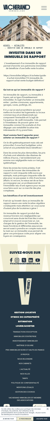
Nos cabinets (25, 363)
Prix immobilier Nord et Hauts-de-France (25, 350)
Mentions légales (25, 387)
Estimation (25, 321)
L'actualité (25, 369)
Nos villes (25, 374)
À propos (25, 354)
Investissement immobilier (25, 341)
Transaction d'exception (25, 332)
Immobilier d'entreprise (25, 336)
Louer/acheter (25, 326)
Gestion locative (25, 312)
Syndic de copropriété (25, 317)
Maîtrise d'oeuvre (25, 345)
